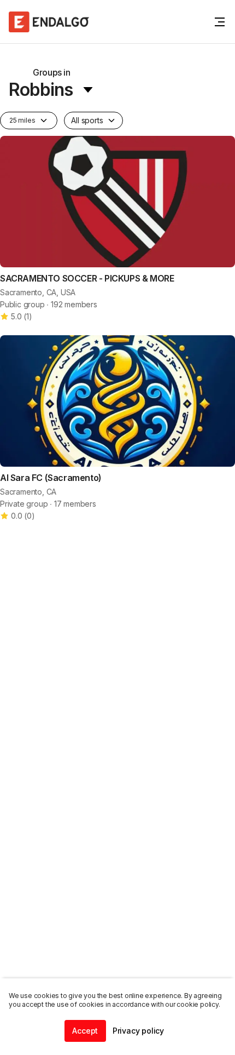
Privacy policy (138, 1030)
